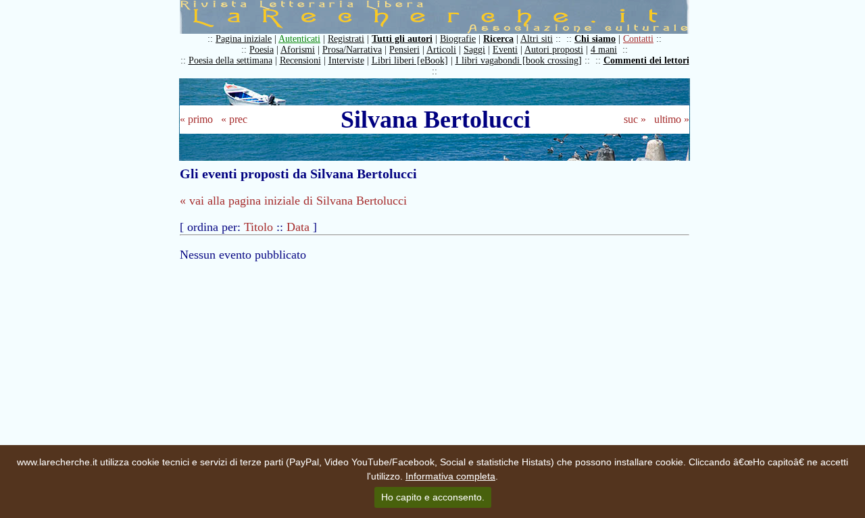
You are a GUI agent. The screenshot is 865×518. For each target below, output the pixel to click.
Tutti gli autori (402, 39)
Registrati (346, 39)
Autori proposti (553, 50)
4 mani (604, 50)
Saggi (474, 50)
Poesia (261, 50)
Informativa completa (450, 476)
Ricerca (498, 39)
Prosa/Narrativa (352, 50)
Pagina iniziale (244, 39)
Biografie (458, 39)
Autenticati (299, 39)
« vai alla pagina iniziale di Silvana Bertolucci (293, 200)
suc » (635, 119)
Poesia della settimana (230, 60)
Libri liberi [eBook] (410, 60)
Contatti (638, 39)
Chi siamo (595, 39)
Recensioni (300, 60)
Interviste (346, 60)
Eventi (505, 50)
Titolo (258, 227)
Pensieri (404, 50)
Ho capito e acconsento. (433, 497)
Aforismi (297, 50)
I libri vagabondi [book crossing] (518, 60)
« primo (196, 119)
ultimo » (671, 119)
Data (298, 227)
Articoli (441, 50)
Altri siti (536, 39)
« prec (234, 119)
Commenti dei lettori (646, 60)
